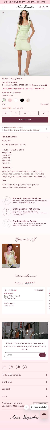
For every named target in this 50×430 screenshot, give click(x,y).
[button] (25, 137)
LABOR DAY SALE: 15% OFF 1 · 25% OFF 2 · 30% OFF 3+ (25, 2)
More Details (39, 176)
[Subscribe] (42, 355)
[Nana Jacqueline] (25, 6)
